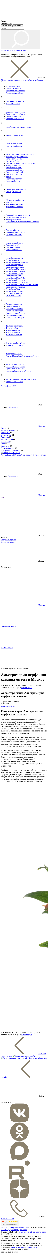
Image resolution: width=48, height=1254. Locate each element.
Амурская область (13, 88)
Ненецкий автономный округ (18, 215)
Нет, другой (17, 26)
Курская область (13, 181)
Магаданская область (15, 200)
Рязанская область (13, 296)
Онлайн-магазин (39, 455)
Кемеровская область (15, 165)
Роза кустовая (20, 50)
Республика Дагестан (15, 267)
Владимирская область (15, 112)
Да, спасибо (6, 26)
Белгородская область (15, 101)
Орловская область (14, 235)
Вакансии (5, 446)
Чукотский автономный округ (18, 371)
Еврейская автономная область (19, 127)
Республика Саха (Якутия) (17, 282)
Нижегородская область (16, 217)
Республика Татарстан (15, 287)
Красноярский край (14, 174)
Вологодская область (15, 116)
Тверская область (13, 328)
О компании (6, 435)
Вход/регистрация (24, 455)
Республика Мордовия (15, 280)
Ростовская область (14, 293)
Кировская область (14, 168)
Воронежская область (15, 119)
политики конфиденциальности (24, 1247)
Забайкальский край (14, 135)
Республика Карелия (14, 273)
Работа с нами (7, 439)
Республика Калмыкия (15, 271)
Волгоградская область (15, 114)
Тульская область (13, 332)
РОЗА (4, 50)
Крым (8, 177)
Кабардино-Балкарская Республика (20, 154)
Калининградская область (17, 157)
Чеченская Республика (15, 366)
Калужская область (14, 159)
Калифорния (13, 407)
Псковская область (14, 250)
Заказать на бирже (8, 706)
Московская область (14, 204)
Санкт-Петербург (15, 80)
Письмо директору (9, 1230)
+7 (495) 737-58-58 (8, 386)
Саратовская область (14, 309)
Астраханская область (15, 93)
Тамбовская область (14, 326)
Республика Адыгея (14, 258)
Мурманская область (14, 207)
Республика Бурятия (14, 265)
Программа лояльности (11, 450)
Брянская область (13, 104)
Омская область (12, 230)
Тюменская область (14, 335)
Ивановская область (14, 144)
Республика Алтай (14, 260)
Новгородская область (15, 219)
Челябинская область (15, 364)
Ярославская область (14, 382)
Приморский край (13, 247)
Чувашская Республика (15, 369)
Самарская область (14, 304)
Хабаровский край (14, 354)
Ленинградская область (16, 189)
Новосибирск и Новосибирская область (22, 222)
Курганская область (14, 179)
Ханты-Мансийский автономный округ (22, 356)
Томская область (13, 330)
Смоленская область (14, 315)
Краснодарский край (14, 172)
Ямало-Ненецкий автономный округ (21, 379)
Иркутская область (14, 146)
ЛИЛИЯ (10, 50)
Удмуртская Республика (16, 343)
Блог (3, 444)
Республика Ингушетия (16, 269)
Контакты (5, 433)
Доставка (5, 437)
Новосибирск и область (33, 80)
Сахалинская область (15, 311)
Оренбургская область (15, 232)
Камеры (41, 426)
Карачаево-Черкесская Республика (20, 163)
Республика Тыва (13, 289)
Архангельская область (15, 91)
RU (2, 497)
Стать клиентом (8, 448)
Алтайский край (13, 86)
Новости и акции (8, 430)
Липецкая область (13, 192)
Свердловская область (15, 313)
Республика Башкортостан (17, 262)
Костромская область (15, 170)
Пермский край (12, 245)
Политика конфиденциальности (14, 1227)
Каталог (4, 428)
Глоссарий (5, 441)
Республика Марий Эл (15, 278)
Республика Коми (13, 276)
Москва (4, 80)
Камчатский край (13, 161)
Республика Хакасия (14, 291)
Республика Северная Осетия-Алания (22, 285)
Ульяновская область (14, 345)
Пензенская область (14, 243)
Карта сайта (22, 1230)
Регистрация (26, 688)
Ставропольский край (15, 317)
